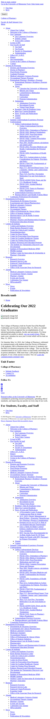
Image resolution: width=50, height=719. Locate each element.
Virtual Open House (27, 504)
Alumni (17, 541)
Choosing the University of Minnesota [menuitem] (34, 88)
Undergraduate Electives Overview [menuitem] (28, 193)
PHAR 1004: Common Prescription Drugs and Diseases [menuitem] (33, 139)
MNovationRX (15, 708)
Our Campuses (15, 431)
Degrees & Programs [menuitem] (13, 66)
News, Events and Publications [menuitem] (26, 113)
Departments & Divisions (15, 624)
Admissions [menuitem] (19, 101)
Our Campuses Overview (24, 433)
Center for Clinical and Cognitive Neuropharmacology (22, 657)
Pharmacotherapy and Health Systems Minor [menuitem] (31, 195)
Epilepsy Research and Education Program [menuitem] (26, 243)
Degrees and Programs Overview (22, 464)
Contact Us (10, 373)
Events (12, 714)
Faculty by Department (23, 448)
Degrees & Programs (13, 462)
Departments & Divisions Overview (23, 627)
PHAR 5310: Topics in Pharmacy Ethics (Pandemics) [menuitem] (32, 189)
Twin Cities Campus (22, 437)
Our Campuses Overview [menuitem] (24, 36)
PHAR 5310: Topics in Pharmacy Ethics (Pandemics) (32, 615)
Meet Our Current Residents (25, 508)
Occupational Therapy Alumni (21, 699)
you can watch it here (31, 334)
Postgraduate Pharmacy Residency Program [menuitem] (26, 80)
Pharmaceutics (15, 643)
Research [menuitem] (9, 257)
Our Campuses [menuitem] (15, 34)
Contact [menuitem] (13, 64)
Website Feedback (12, 371)
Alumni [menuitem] (17, 116)
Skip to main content (8, 2)
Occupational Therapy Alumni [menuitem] (21, 274)
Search (4, 14)
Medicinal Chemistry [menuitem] (18, 207)
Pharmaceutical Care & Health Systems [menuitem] (24, 215)
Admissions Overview (28, 500)
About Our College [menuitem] (17, 30)
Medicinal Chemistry (18, 633)
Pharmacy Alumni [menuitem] (16, 276)
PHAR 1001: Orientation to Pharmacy (34, 556)
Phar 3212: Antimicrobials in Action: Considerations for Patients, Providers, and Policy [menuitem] (34, 159)
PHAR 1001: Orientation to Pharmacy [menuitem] (34, 130)
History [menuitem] (13, 57)
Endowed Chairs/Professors (20, 689)
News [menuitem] (8, 284)
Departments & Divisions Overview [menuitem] (23, 201)
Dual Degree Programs (18, 468)
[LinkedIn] (25, 389)
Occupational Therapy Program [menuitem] (21, 78)
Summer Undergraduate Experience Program (26, 545)
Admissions (19, 497)
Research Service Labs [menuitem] (18, 261)
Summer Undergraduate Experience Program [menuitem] (26, 120)
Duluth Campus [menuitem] (21, 39)
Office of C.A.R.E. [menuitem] (17, 55)
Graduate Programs (17, 470)
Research (9, 683)
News (8, 710)
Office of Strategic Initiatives (20, 639)
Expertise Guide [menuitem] (16, 265)
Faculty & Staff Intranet (10, 22)
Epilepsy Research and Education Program (26, 668)
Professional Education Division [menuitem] (22, 222)
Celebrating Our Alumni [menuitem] (19, 280)
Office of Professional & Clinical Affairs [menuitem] (25, 211)
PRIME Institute (16, 676)
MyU (8, 10)
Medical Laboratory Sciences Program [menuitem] (24, 76)
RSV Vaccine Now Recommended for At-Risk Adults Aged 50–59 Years (34, 534)
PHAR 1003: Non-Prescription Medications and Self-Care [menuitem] (31, 135)
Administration (20, 450)
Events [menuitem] (12, 288)
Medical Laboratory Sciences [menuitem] (21, 205)
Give (20, 22)
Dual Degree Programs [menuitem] (18, 72)
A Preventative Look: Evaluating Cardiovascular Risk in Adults (32, 513)
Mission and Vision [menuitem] (27, 91)
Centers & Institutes (13, 649)
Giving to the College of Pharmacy (23, 458)
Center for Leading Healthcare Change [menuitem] (24, 238)
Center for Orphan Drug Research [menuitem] (22, 240)
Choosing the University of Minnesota (34, 485)
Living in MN (15, 439)
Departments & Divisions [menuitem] (15, 199)
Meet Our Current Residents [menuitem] (25, 111)
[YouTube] (25, 391)
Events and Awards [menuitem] (17, 278)
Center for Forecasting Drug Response (24, 662)
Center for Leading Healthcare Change (24, 664)
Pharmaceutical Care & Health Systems (24, 641)
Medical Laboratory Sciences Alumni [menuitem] (24, 272)
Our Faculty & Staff (17, 441)
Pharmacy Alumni (16, 701)
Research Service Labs (18, 687)
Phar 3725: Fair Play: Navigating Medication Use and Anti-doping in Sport (32, 602)
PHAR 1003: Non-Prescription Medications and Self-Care (31, 561)
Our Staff (18, 443)
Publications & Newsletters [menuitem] (20, 290)
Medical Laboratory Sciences (21, 631)
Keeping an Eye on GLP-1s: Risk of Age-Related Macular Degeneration (33, 524)
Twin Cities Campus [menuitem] (22, 41)
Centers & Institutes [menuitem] (13, 224)
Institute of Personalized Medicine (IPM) (25, 674)
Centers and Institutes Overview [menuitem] (22, 226)
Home (8, 300)
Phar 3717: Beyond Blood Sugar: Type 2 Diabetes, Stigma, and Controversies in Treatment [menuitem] (34, 170)
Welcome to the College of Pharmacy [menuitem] (24, 32)
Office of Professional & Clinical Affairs (25, 637)
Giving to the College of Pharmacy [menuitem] (23, 61)
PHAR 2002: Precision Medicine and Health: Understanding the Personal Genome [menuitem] (33, 149)
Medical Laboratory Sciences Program (24, 473)
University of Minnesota (23, 417)
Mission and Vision (27, 487)
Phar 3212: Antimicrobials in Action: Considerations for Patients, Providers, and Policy (34, 585)
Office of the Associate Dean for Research (25, 693)
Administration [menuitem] (20, 53)
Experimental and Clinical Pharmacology (25, 629)
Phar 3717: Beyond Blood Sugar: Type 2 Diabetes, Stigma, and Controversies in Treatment (34, 595)
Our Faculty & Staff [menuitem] (17, 45)
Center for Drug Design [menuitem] (19, 234)
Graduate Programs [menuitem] (17, 74)
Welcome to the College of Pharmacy (24, 429)
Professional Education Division (22, 647)
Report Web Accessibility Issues (23, 421)
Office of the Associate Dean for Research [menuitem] (25, 267)
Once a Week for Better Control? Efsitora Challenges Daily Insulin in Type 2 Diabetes (33, 529)
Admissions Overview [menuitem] (28, 103)
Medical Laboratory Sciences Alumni (24, 697)
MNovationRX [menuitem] (15, 282)
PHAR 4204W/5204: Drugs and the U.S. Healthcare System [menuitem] (33, 181)
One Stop (9, 8)
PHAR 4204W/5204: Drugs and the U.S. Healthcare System (33, 607)
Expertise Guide (16, 691)
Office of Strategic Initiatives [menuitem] (20, 213)
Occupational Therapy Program (21, 475)
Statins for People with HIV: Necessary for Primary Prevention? (34, 538)
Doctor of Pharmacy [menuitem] (17, 70)
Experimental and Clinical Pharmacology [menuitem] (25, 203)
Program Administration (28, 495)
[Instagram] (25, 387)
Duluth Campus (21, 435)
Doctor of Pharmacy (17, 466)
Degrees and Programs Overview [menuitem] (22, 68)
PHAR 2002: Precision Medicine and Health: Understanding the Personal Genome (33, 574)
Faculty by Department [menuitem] (23, 51)
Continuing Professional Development (24, 622)
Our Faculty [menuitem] (19, 49)
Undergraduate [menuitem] (15, 122)
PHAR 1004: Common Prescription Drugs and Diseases (33, 565)
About (8, 425)
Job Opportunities (16, 456)
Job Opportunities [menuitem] (16, 59)
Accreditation (10, 375)
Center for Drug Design (19, 660)
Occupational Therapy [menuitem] (18, 209)
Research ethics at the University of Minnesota (18, 397)
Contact (13, 460)
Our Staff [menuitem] (18, 47)
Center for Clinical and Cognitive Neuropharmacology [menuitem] (22, 231)
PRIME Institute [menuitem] (16, 251)
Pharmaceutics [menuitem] (15, 218)
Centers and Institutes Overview (22, 652)
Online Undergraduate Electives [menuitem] (26, 124)
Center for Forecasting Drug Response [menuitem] (24, 236)
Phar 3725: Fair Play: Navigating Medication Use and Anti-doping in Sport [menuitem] (32, 176)
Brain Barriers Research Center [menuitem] (21, 228)
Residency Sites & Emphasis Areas (28, 506)
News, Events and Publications (26, 510)
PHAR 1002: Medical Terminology (33, 558)
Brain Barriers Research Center (21, 654)
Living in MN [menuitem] (15, 43)
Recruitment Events (27, 502)
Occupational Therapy (18, 635)
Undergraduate (15, 547)
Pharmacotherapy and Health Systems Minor (31, 620)
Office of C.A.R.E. (17, 452)
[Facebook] (25, 384)
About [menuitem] (8, 28)
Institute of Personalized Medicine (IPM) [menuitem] (25, 249)
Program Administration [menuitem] (28, 99)
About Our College (17, 427)
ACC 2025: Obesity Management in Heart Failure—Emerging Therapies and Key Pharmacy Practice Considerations (34, 518)
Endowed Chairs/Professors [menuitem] (20, 263)
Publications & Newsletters (20, 716)
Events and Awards (17, 704)
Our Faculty (19, 445)
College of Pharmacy (8, 18)
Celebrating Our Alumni (19, 706)
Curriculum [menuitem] (24, 97)
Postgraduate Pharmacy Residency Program (26, 477)
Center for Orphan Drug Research (22, 666)
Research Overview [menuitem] (17, 259)
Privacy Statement (6, 421)
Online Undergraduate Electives (26, 550)
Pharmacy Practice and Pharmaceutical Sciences (27, 645)
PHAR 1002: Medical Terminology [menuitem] (33, 132)
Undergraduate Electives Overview (28, 618)
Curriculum (24, 493)
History (13, 454)
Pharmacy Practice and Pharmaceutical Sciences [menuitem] (27, 220)
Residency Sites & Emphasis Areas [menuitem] (28, 109)
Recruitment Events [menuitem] (27, 105)
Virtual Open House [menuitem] (27, 107)
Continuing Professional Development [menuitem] (24, 197)
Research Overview (17, 685)
